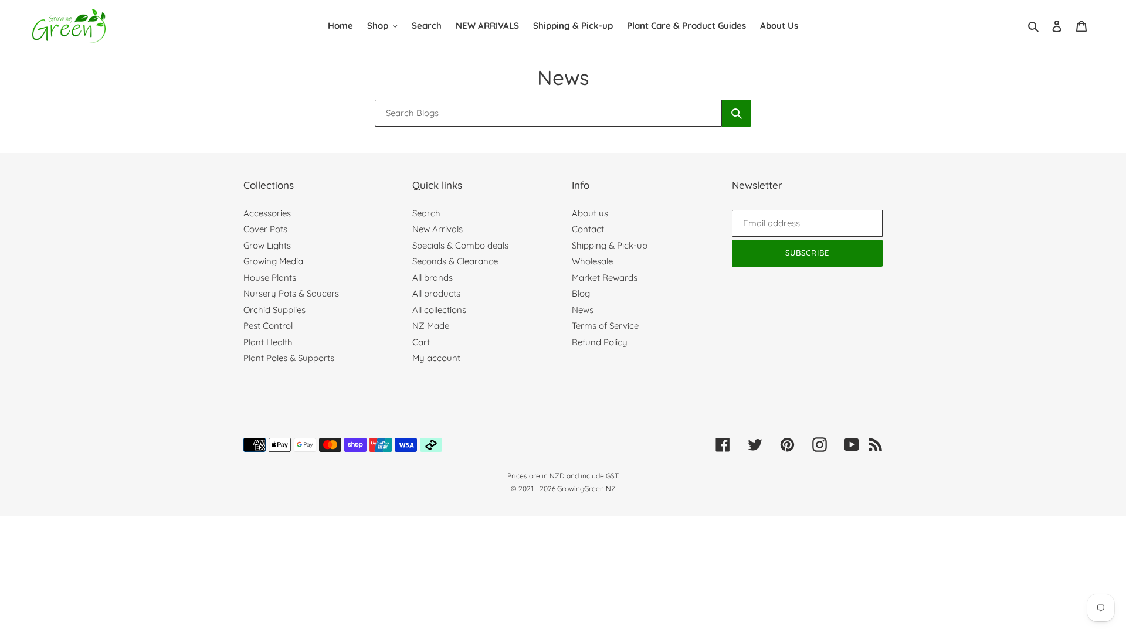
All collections (439, 309)
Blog (581, 293)
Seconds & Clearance (455, 261)
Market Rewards (604, 277)
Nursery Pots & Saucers (291, 293)
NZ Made (430, 325)
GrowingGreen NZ (586, 488)
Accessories (267, 213)
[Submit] (736, 113)
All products (436, 293)
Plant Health (268, 342)
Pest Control (268, 325)
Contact (588, 228)
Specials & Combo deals (460, 245)
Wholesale (592, 261)
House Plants (269, 277)
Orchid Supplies (274, 309)
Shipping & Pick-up (609, 245)
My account (436, 357)
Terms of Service (605, 325)
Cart (421, 342)
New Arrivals (437, 228)
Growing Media (273, 261)
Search (426, 213)
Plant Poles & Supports (288, 357)
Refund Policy (600, 342)
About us (590, 213)
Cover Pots (265, 228)
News (582, 309)
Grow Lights (267, 245)
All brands (432, 277)
